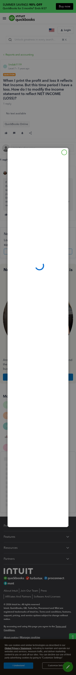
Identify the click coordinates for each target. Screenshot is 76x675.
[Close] (64, 152)
